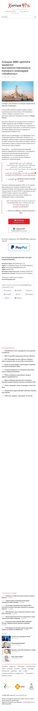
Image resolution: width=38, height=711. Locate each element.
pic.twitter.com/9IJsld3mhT (21, 207)
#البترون (9, 165)
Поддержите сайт (19, 221)
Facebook (8, 290)
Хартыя (19, 6)
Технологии (5, 671)
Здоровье (14, 671)
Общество (12, 666)
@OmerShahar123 (12, 203)
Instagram (30, 294)
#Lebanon (30, 175)
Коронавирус (30, 673)
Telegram (19, 298)
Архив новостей (24, 11)
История (17, 668)
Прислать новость (10, 11)
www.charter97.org (21, 695)
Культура (10, 668)
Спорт (4, 668)
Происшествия (31, 666)
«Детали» (11, 121)
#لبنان (11, 163)
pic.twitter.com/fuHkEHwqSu (14, 175)
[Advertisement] (19, 40)
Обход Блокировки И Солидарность (13, 673)
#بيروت (24, 175)
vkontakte (8, 294)
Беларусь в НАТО (7, 675)
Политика (5, 666)
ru (15, 13)
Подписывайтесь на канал (19, 230)
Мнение (4, 633)
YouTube (18, 290)
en (17, 13)
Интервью (31, 668)
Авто (20, 671)
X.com (30, 290)
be (12, 13)
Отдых (25, 671)
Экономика (20, 666)
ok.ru (18, 294)
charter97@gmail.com (29, 702)
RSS (8, 298)
